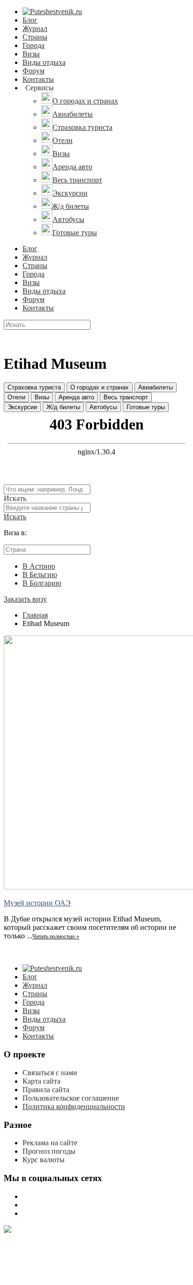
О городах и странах (99, 387)
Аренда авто (76, 397)
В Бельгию (39, 575)
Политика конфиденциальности (73, 1106)
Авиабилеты (155, 387)
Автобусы (103, 407)
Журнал (34, 28)
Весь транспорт (126, 397)
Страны (34, 37)
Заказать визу (25, 599)
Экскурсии (22, 407)
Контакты (38, 79)
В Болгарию (41, 583)
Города (33, 45)
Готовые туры (145, 407)
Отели (16, 397)
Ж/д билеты (63, 407)
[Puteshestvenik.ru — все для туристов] (52, 12)
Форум (33, 71)
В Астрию (38, 566)
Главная (35, 615)
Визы (31, 54)
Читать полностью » (55, 936)
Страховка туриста (34, 387)
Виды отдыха (44, 62)
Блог (29, 20)
